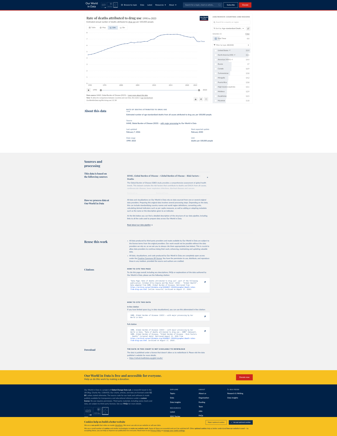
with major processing (169, 123)
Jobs (200, 411)
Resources (159, 5)
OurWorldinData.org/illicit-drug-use (98, 100)
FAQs (125, 404)
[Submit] (219, 5)
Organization (204, 398)
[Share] (201, 99)
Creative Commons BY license (150, 258)
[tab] (92, 28)
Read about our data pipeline (139, 225)
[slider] (101, 90)
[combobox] (202, 5)
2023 (205, 90)
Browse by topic (130, 5)
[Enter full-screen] (206, 99)
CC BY (114, 100)
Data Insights (175, 402)
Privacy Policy (155, 431)
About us (202, 393)
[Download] (196, 99)
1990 (95, 90)
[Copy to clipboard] (202, 282)
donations (119, 425)
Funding (202, 402)
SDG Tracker (175, 416)
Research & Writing (235, 393)
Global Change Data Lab (121, 390)
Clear (247, 34)
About (171, 5)
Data (142, 5)
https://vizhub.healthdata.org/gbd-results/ (146, 358)
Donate (245, 5)
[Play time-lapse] (88, 90)
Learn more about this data (138, 95)
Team (201, 407)
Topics (172, 393)
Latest (149, 5)
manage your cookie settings (174, 431)
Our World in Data (92, 5)
